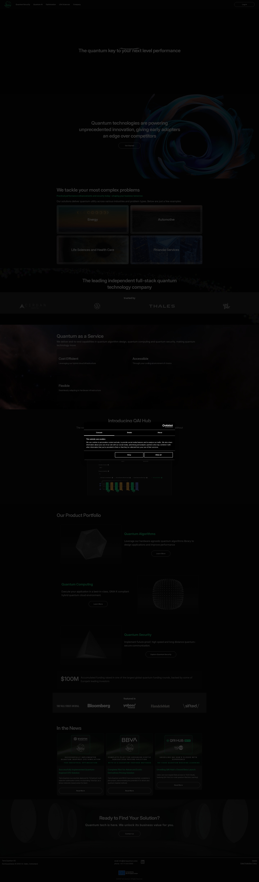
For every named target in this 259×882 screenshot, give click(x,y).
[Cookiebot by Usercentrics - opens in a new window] (164, 425)
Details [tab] (129, 432)
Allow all (158, 455)
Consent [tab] (99, 432)
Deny (129, 455)
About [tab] (160, 432)
